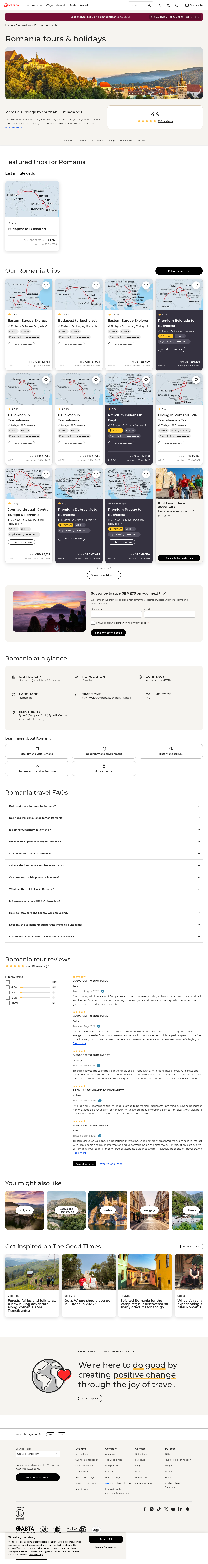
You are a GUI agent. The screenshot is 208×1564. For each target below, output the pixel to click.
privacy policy (139, 622)
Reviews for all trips (110, 1163)
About (84, 5)
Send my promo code (108, 632)
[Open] (48, 966)
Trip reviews (126, 140)
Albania (191, 1210)
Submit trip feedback (86, 1459)
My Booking (81, 1454)
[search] (137, 5)
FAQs (112, 140)
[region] (65, 1545)
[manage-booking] (169, 5)
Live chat (140, 1459)
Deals (72, 5)
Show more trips (101, 575)
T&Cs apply (33, 1468)
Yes (50, 1434)
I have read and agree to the (122, 622)
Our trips (82, 140)
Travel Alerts (81, 1471)
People (169, 1465)
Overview (67, 140)
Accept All (105, 1539)
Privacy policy (112, 1477)
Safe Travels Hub (84, 1465)
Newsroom (141, 1477)
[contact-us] (176, 5)
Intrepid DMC (112, 1465)
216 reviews (165, 121)
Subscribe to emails (38, 1477)
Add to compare (23, 344)
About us (110, 1454)
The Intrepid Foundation (178, 1459)
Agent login (81, 1489)
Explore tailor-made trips (179, 558)
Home (9, 25)
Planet (168, 1471)
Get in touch (141, 1454)
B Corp (168, 1454)
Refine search (177, 270)
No (61, 1434)
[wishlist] (161, 5)
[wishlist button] (46, 285)
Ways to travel (55, 5)
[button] (46, 285)
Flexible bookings (84, 1477)
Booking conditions (85, 1483)
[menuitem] (12, 5)
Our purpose (90, 1398)
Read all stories (191, 1246)
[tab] (20, 173)
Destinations (33, 5)
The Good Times (113, 1459)
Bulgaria (25, 1210)
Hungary (149, 1210)
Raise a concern (143, 1483)
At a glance (98, 140)
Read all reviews (85, 1164)
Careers (109, 1471)
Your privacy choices (120, 1483)
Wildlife (169, 1477)
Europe (38, 25)
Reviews (139, 1471)
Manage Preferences (105, 1547)
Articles (141, 140)
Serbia (108, 1210)
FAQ (137, 1465)
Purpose (170, 1448)
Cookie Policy (36, 1554)
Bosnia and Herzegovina (66, 1210)
